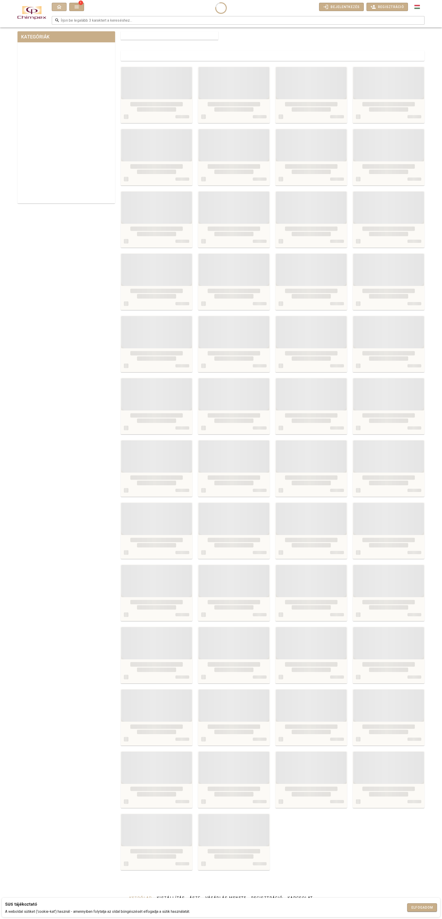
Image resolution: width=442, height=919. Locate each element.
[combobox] (418, 7)
